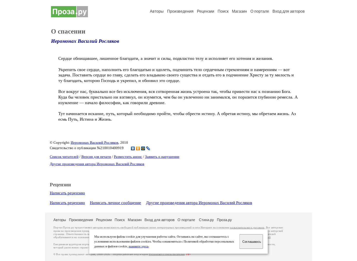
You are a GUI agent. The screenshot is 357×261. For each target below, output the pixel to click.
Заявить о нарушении (162, 157)
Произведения (180, 11)
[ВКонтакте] (133, 148)
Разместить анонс (128, 157)
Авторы (157, 11)
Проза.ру (224, 220)
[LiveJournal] (148, 148)
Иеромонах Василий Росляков (85, 41)
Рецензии (205, 11)
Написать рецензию (67, 193)
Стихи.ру (206, 220)
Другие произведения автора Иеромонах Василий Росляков (97, 164)
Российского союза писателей (167, 254)
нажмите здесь (139, 246)
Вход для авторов (288, 11)
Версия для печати (96, 157)
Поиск (223, 11)
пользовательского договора (247, 227)
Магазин (239, 11)
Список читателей (64, 157)
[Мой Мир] (143, 148)
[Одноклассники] (138, 148)
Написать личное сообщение (115, 202)
